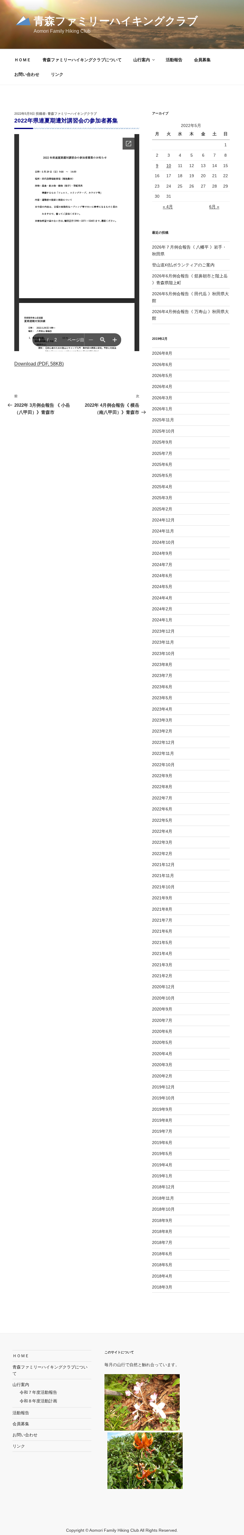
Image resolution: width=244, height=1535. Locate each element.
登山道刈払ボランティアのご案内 (183, 265)
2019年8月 (162, 1120)
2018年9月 (162, 1220)
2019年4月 (162, 1164)
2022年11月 (163, 753)
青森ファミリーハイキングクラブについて (82, 59)
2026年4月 (162, 386)
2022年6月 (162, 809)
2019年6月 (162, 1142)
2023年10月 (163, 653)
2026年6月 (162, 364)
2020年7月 (162, 1020)
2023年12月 (163, 631)
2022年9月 (162, 775)
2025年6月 (162, 464)
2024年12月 (163, 520)
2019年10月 (163, 1098)
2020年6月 (162, 1031)
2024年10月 (163, 542)
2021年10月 (163, 886)
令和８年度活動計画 (38, 1401)
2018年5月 (162, 1264)
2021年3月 (162, 964)
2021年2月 (162, 975)
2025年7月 (162, 453)
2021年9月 (162, 897)
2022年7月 (162, 798)
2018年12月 (163, 1186)
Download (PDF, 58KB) (39, 363)
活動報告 (174, 59)
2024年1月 (162, 620)
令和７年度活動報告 (38, 1392)
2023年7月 (162, 675)
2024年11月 (163, 531)
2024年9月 (162, 553)
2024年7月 (162, 564)
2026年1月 (162, 408)
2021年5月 (162, 942)
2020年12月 (163, 986)
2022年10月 (163, 764)
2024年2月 (162, 609)
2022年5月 (162, 820)
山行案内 (141, 59)
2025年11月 (163, 419)
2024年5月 (162, 586)
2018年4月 (162, 1276)
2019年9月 (162, 1109)
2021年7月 (162, 920)
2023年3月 (162, 720)
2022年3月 (162, 842)
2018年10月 (163, 1209)
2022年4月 (162, 831)
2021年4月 (162, 953)
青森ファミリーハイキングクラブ (116, 21)
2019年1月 (162, 1175)
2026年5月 (162, 375)
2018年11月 (163, 1198)
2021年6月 (162, 931)
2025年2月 (162, 509)
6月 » (214, 206)
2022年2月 (162, 853)
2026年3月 (162, 397)
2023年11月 (163, 642)
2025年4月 (162, 486)
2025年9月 (162, 442)
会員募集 (202, 59)
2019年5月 (162, 1153)
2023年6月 (162, 686)
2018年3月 (162, 1287)
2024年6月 (162, 575)
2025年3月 (162, 497)
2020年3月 (162, 1064)
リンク (57, 74)
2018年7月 (162, 1242)
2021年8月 (162, 909)
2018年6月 (162, 1253)
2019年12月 (163, 1087)
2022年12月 (163, 742)
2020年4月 (162, 1053)
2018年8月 (162, 1231)
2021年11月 (163, 875)
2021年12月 (163, 864)
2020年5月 (162, 1042)
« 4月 (168, 206)
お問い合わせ (26, 74)
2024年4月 (162, 598)
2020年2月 (162, 1076)
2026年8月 (162, 353)
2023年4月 (162, 709)
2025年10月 (163, 431)
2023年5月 (162, 697)
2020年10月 (163, 998)
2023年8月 (162, 664)
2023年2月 (162, 731)
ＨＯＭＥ (22, 59)
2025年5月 (162, 475)
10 (168, 165)
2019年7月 (162, 1131)
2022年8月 (162, 786)
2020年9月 (162, 1009)
